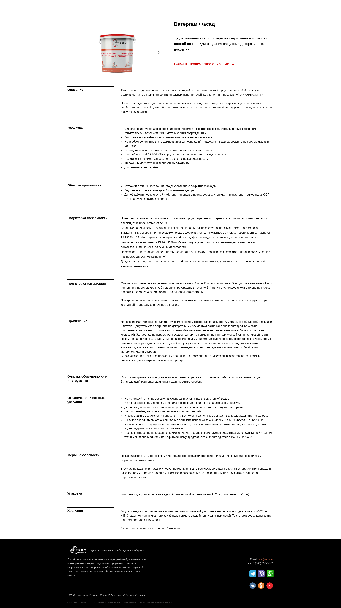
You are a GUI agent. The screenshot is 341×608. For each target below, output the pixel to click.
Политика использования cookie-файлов (115, 602)
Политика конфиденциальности (156, 602)
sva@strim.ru (266, 559)
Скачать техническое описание (202, 64)
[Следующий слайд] (159, 52)
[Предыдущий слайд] (75, 52)
